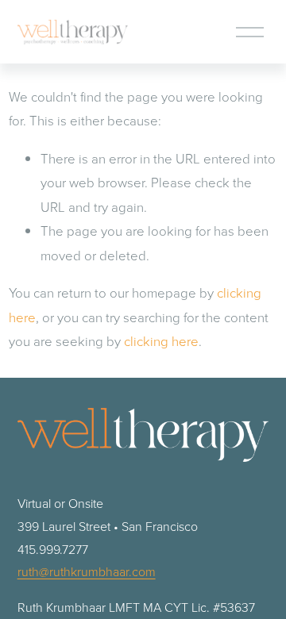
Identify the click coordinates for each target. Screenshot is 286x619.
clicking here (161, 341)
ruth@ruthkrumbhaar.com (86, 571)
